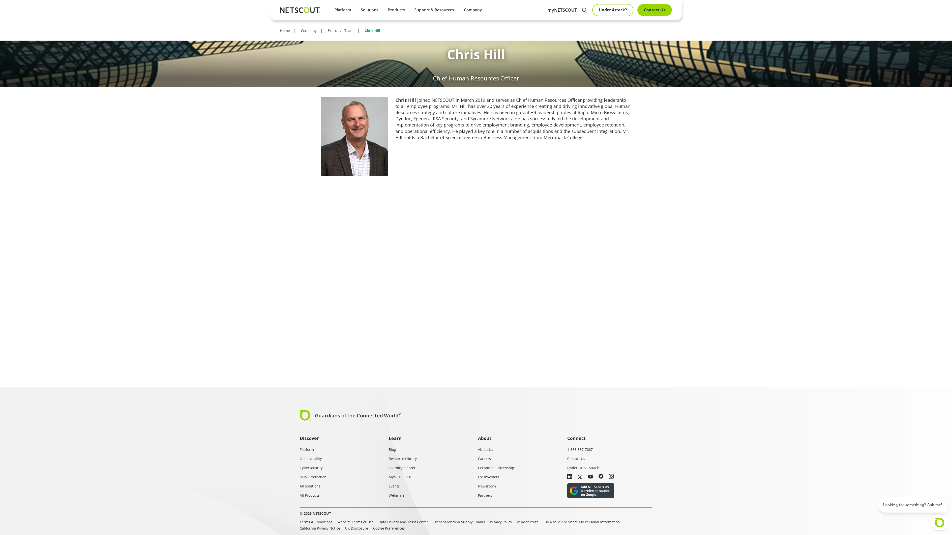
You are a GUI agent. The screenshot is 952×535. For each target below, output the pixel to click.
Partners (485, 495)
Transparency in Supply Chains (459, 522)
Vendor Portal (528, 522)
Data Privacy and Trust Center (403, 522)
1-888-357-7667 (580, 449)
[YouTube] (590, 477)
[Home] (300, 10)
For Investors (488, 477)
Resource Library (403, 458)
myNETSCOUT (562, 10)
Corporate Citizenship (496, 467)
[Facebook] (600, 477)
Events (394, 486)
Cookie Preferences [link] (389, 528)
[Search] (584, 10)
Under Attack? (613, 10)
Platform (342, 10)
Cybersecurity (311, 467)
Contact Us (654, 10)
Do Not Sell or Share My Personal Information (582, 522)
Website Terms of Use (355, 522)
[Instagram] (611, 477)
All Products (310, 495)
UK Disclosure (356, 528)
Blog (392, 449)
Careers (484, 458)
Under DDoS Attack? (583, 467)
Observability (311, 458)
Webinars (397, 495)
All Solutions (310, 486)
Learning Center (402, 467)
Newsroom (487, 486)
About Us (485, 449)
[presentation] (369, 10)
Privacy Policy (501, 522)
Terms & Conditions (316, 522)
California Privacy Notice (320, 528)
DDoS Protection (313, 477)
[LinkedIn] (569, 477)
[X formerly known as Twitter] (580, 477)
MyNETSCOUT (400, 477)
